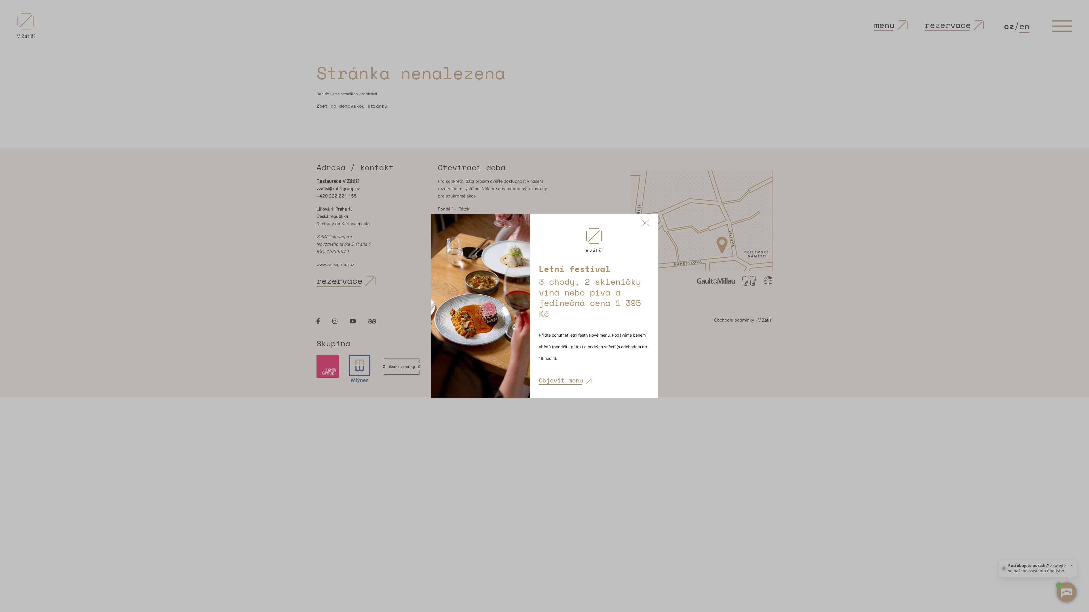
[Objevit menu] (480, 306)
